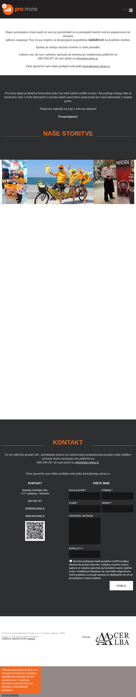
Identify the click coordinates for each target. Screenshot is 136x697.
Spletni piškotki (50, 633)
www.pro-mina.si (34, 515)
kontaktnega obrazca (96, 66)
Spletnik (31, 638)
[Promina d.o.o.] (19, 9)
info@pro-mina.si (87, 58)
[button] (48, 182)
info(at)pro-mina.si (87, 462)
